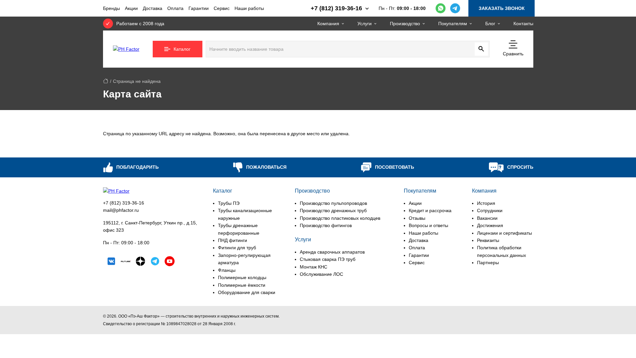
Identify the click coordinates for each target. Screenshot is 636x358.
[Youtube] (170, 262)
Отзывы (417, 218)
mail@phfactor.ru (121, 210)
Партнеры (488, 262)
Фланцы (227, 270)
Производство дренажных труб (333, 210)
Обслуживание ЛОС (321, 274)
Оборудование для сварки (246, 292)
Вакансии (487, 218)
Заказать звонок (502, 8)
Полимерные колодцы (242, 277)
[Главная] (105, 81)
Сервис (222, 8)
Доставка (152, 8)
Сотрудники (490, 210)
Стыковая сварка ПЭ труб (327, 259)
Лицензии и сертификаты (504, 233)
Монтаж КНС (313, 266)
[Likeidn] (155, 262)
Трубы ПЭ (228, 203)
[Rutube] (126, 262)
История (486, 203)
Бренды (111, 8)
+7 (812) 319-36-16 (123, 203)
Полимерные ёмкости (241, 285)
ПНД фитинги (232, 240)
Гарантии (198, 8)
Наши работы (249, 8)
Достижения (490, 225)
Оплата (175, 8)
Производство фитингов (326, 225)
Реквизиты (488, 240)
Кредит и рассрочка (430, 210)
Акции (131, 8)
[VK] (111, 262)
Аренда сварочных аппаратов (332, 252)
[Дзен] (140, 262)
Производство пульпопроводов (333, 203)
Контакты (523, 23)
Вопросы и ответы (428, 225)
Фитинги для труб (237, 247)
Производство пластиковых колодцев (340, 218)
